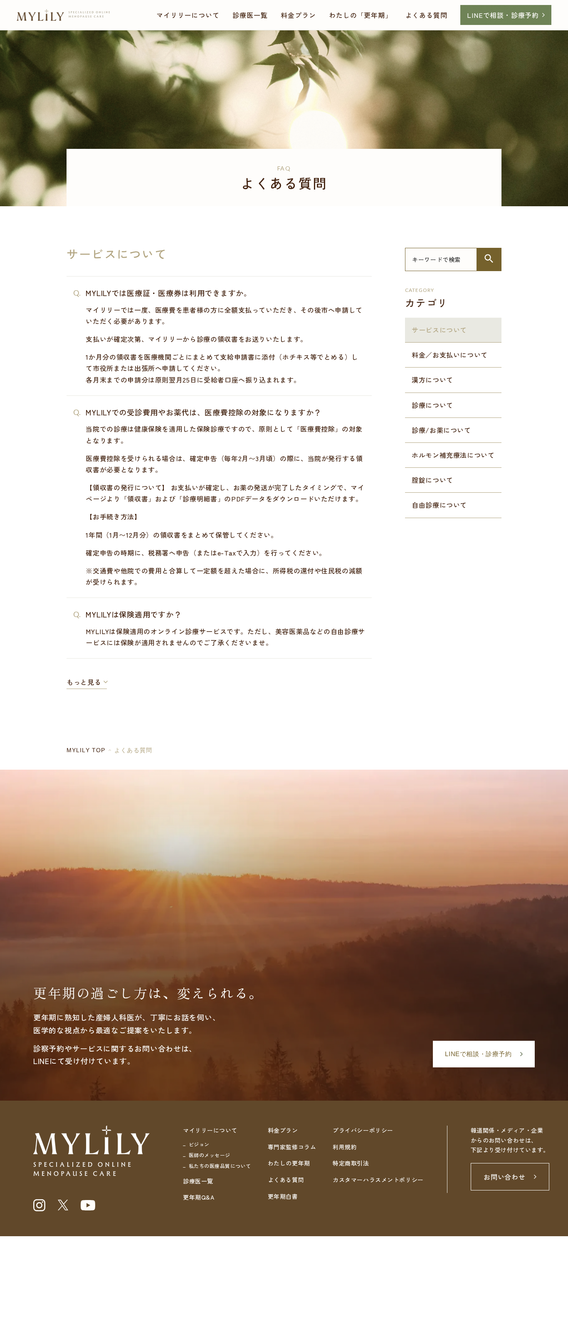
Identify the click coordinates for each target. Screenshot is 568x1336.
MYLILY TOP (86, 750)
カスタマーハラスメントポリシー (378, 1179)
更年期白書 (283, 1196)
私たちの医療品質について (220, 1165)
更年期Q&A (198, 1197)
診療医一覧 (249, 15)
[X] (63, 1205)
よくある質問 (426, 15)
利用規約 (345, 1147)
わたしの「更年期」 (360, 15)
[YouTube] (88, 1205)
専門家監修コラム (292, 1147)
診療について (432, 405)
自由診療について (439, 505)
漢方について (432, 380)
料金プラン (298, 15)
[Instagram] (39, 1205)
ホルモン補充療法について (453, 455)
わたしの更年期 (289, 1163)
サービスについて (439, 330)
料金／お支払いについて (450, 355)
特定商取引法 (351, 1163)
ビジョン (199, 1144)
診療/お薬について (441, 430)
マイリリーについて (187, 15)
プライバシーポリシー (363, 1130)
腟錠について (432, 480)
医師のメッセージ (209, 1154)
